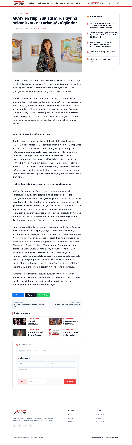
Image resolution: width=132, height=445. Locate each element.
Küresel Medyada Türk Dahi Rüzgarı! (100, 60)
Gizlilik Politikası (101, 415)
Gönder (70, 381)
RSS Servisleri (72, 422)
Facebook (19, 295)
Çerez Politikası (101, 422)
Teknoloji (78, 3)
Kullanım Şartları (102, 418)
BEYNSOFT (116, 437)
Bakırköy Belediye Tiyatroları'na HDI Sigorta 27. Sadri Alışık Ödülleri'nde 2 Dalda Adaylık (103, 35)
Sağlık (62, 3)
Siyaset (70, 3)
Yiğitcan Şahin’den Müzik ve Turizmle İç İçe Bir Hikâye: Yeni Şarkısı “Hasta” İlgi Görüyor (101, 44)
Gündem (30, 3)
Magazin (54, 3)
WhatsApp (44, 295)
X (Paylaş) (31, 295)
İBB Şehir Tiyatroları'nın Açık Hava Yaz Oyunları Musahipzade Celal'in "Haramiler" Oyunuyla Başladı (102, 25)
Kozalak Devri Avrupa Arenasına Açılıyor (102, 53)
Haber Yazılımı (97, 437)
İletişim (70, 418)
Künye (70, 415)
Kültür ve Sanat (43, 3)
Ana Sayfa (16, 13)
